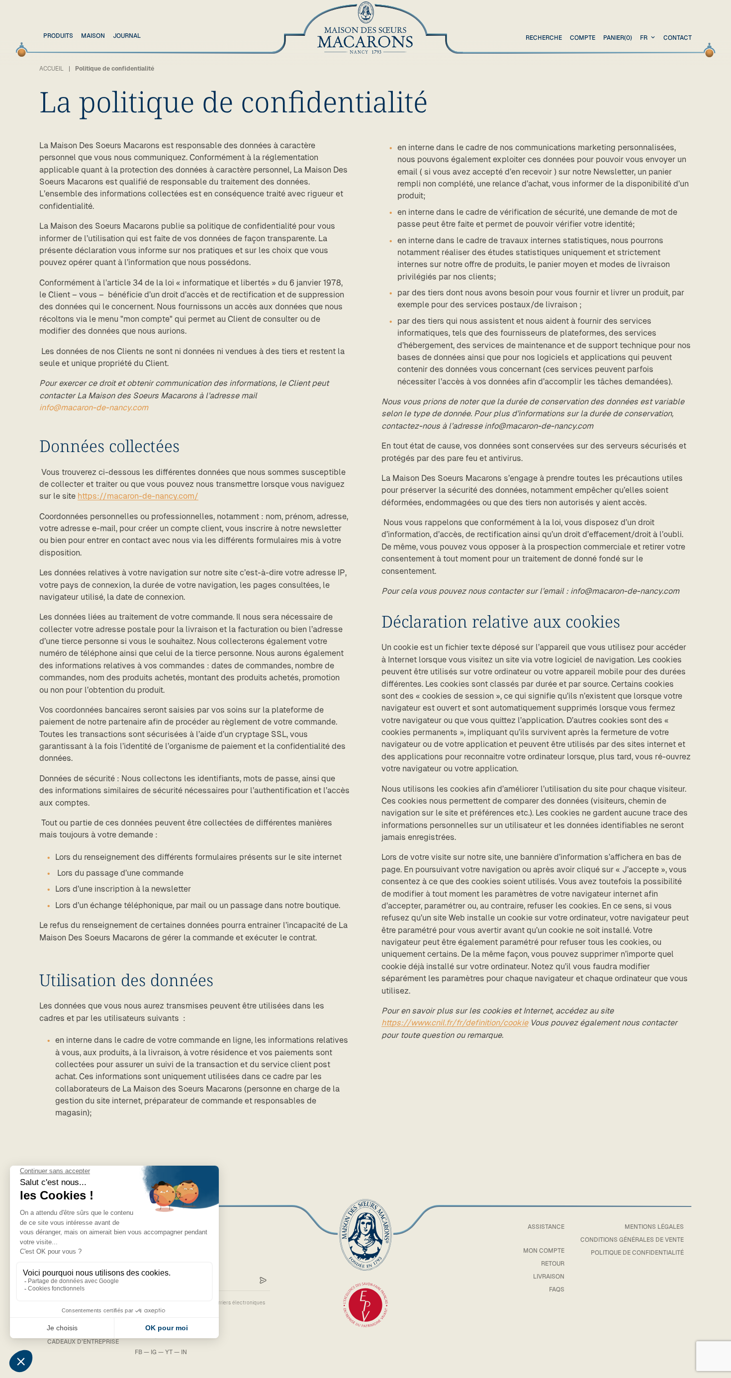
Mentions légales (654, 1226)
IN (184, 1352)
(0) (617, 37)
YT (169, 1352)
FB (138, 1352)
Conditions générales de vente (632, 1239)
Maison (93, 35)
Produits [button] (58, 35)
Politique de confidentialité (637, 1252)
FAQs (556, 1289)
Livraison (548, 1276)
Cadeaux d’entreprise (83, 1341)
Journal (127, 35)
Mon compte (543, 1250)
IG (154, 1352)
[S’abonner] (263, 1280)
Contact (677, 37)
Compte (582, 37)
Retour (552, 1263)
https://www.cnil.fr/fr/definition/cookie (454, 1022)
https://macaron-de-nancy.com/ (138, 496)
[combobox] (648, 38)
